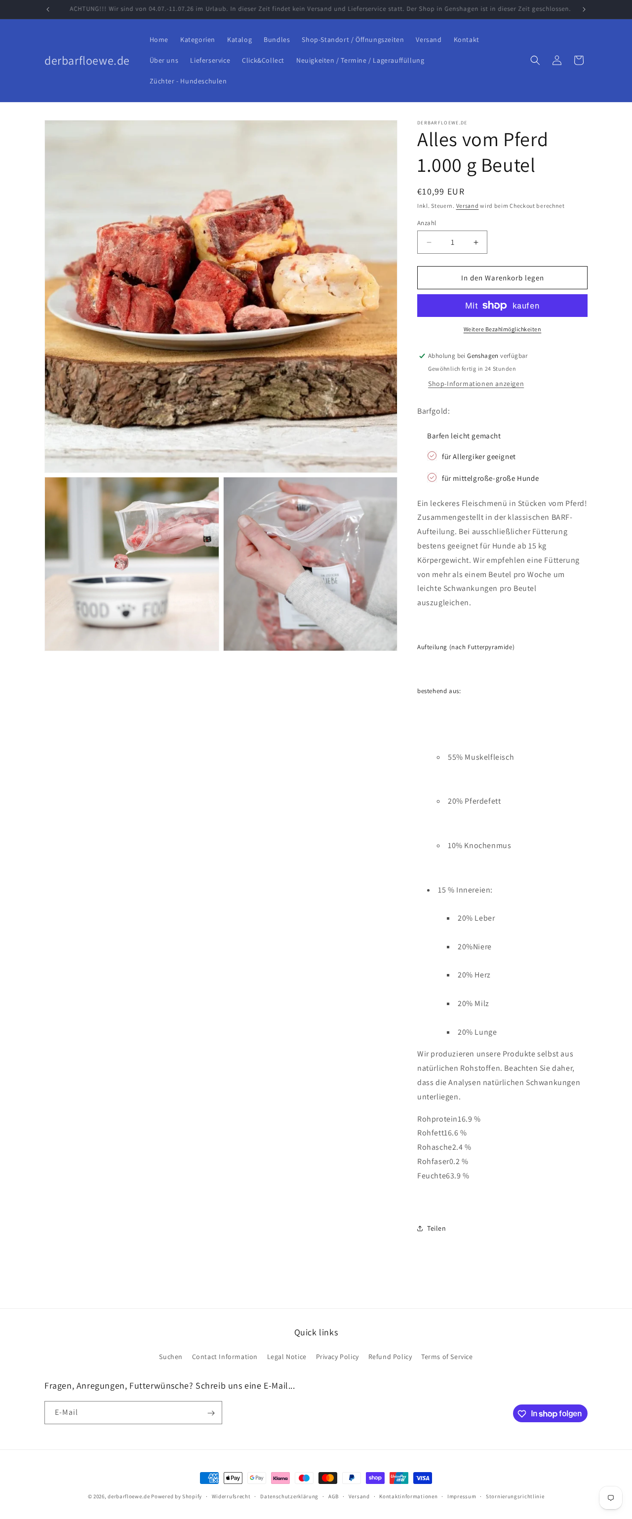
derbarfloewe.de (129, 1496)
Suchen (171, 1356)
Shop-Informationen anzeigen (476, 383)
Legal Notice (287, 1356)
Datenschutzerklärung (289, 1495)
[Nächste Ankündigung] (584, 9)
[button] (535, 60)
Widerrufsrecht (231, 1495)
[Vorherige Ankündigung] (48, 9)
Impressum (461, 1495)
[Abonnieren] (211, 1413)
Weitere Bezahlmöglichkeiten (503, 329)
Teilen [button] (436, 1228)
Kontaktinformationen (408, 1495)
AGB (333, 1495)
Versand (467, 205)
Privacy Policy (337, 1356)
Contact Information (225, 1356)
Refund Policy (390, 1356)
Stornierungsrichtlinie (515, 1495)
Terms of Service (447, 1356)
